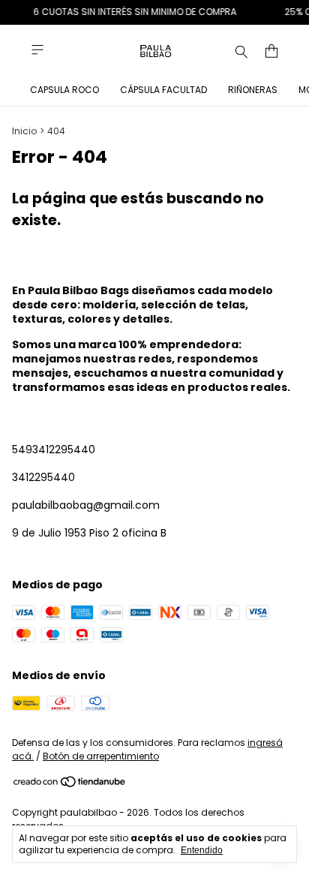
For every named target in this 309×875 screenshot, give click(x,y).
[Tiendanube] (70, 784)
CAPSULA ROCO (64, 89)
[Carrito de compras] (271, 51)
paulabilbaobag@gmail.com (86, 505)
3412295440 (43, 477)
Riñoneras (253, 89)
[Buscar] (241, 51)
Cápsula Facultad (163, 89)
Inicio (24, 131)
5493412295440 (53, 449)
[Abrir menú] (37, 50)
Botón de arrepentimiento (101, 756)
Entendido (202, 850)
